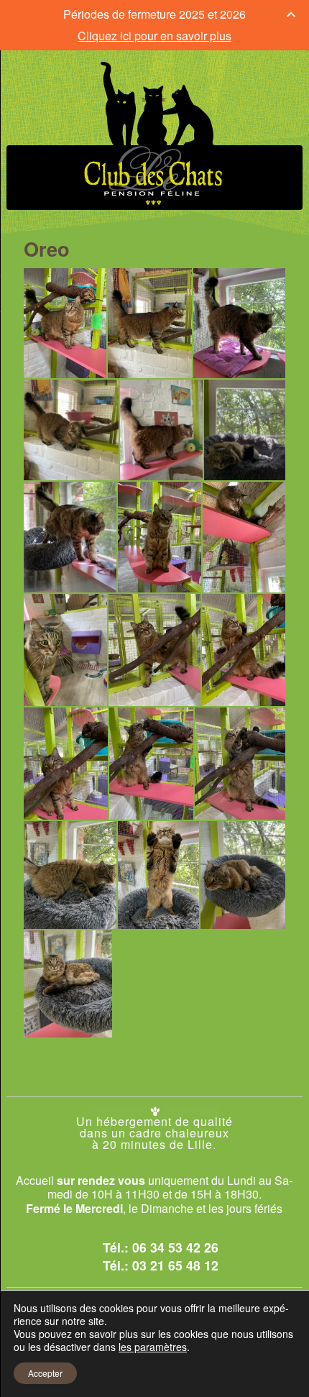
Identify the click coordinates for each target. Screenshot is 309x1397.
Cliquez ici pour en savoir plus (154, 35)
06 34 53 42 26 (175, 1247)
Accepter (45, 1373)
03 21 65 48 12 (175, 1265)
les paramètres (153, 1346)
